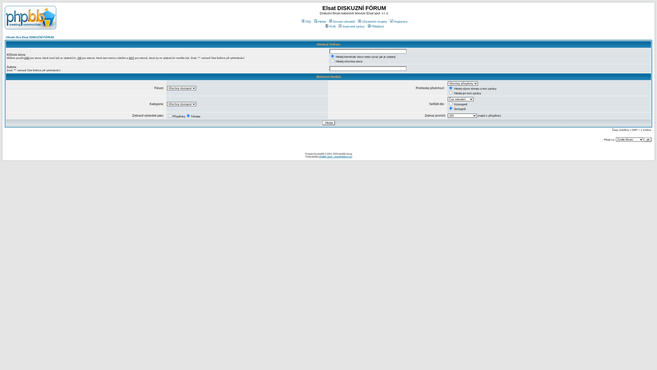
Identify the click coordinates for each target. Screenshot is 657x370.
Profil (332, 26)
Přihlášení (378, 26)
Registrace (401, 21)
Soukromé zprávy (353, 26)
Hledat (322, 21)
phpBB (320, 153)
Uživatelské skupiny (374, 21)
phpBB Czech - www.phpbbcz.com (335, 156)
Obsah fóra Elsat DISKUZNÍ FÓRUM (30, 37)
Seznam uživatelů (344, 21)
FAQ (308, 21)
